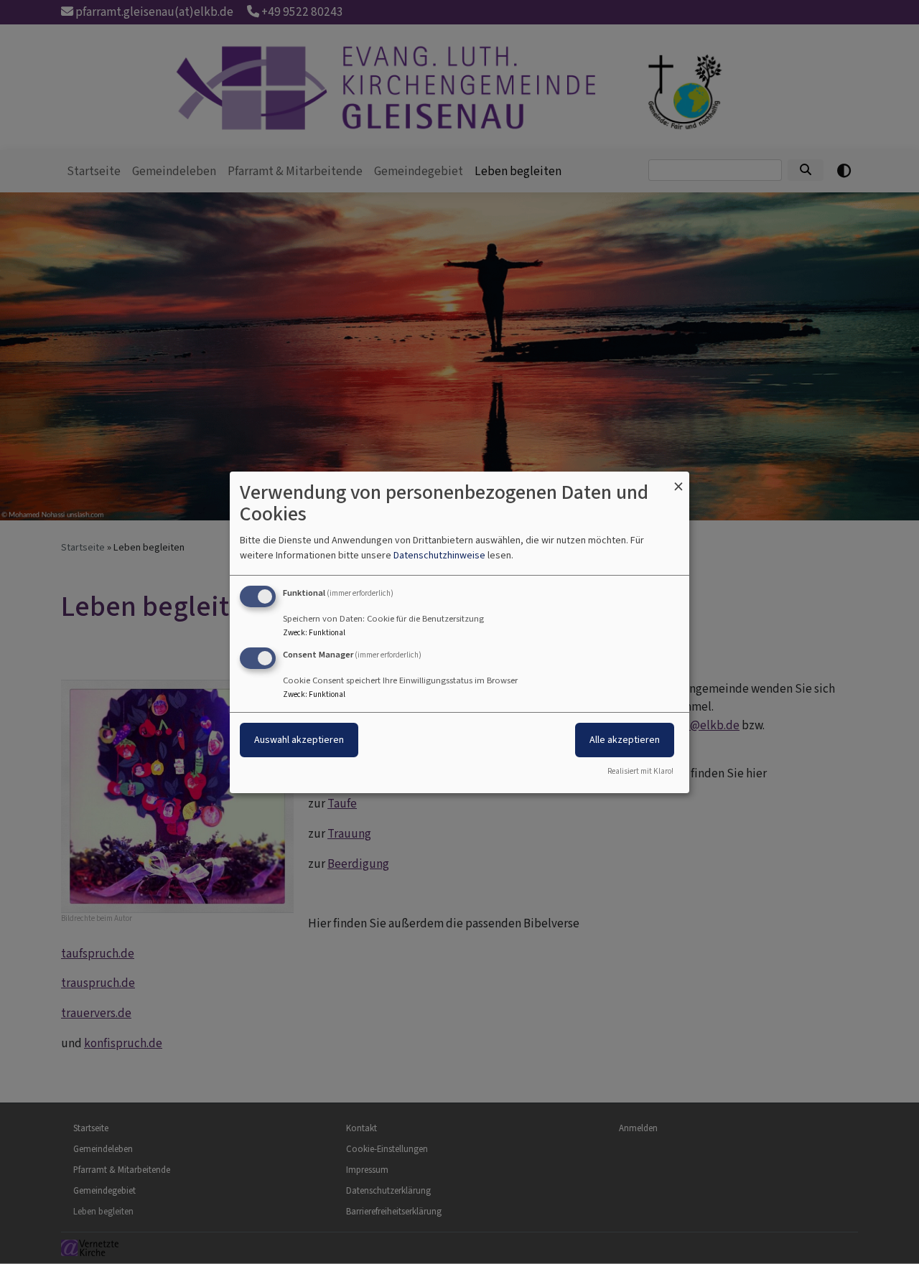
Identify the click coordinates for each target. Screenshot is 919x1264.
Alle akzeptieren (624, 739)
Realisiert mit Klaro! (640, 771)
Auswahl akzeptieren (299, 739)
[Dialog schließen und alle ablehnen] (678, 480)
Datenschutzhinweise (439, 555)
